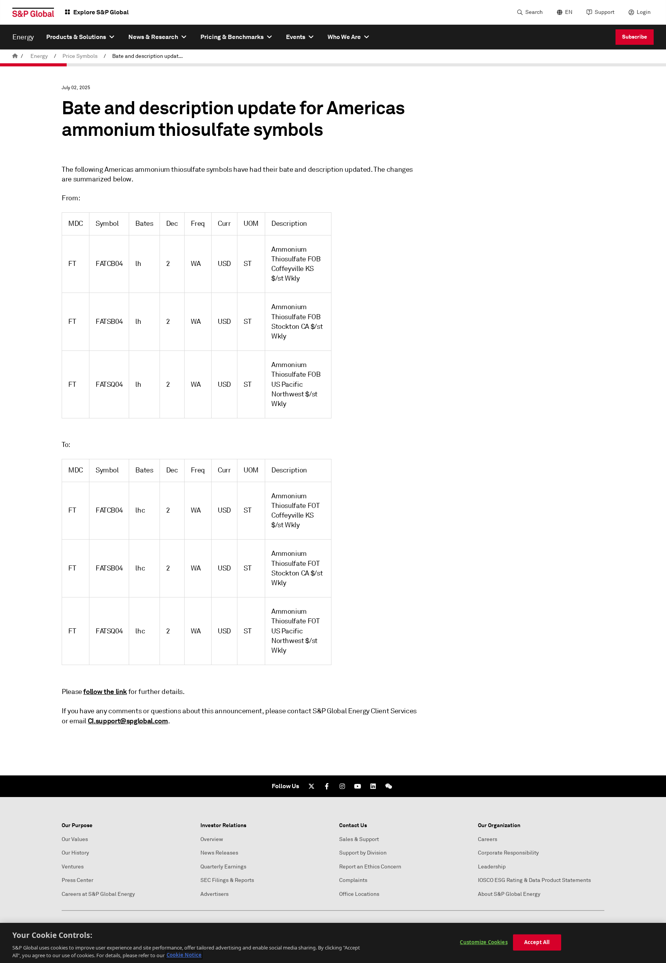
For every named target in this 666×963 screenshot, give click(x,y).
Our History (75, 853)
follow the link (105, 691)
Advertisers (214, 894)
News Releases (219, 853)
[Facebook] (327, 786)
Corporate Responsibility (508, 853)
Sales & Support (359, 839)
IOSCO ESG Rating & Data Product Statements (534, 880)
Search (534, 12)
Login (644, 12)
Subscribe (634, 36)
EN (568, 12)
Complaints (353, 880)
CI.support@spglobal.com (128, 720)
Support (604, 12)
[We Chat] (388, 786)
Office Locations (359, 894)
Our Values (75, 839)
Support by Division (363, 853)
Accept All (537, 942)
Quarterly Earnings (223, 866)
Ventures (73, 866)
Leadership (492, 866)
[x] (311, 786)
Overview (211, 839)
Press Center (77, 880)
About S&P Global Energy (509, 894)
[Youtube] (358, 786)
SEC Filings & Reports (227, 880)
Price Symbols (80, 56)
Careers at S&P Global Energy (98, 894)
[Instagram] (342, 786)
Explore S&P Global (101, 12)
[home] (15, 56)
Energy (39, 56)
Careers (487, 839)
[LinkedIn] (373, 786)
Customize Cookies (483, 942)
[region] (333, 943)
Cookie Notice (184, 954)
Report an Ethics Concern (370, 866)
